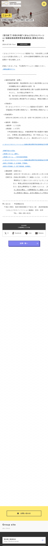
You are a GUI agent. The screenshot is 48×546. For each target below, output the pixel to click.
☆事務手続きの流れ (8, 150)
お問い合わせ (25, 513)
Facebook (18, 233)
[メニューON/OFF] (44, 3)
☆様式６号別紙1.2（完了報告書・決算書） (16, 166)
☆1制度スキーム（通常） (10, 154)
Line (30, 233)
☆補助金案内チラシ (8, 69)
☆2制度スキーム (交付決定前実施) (15, 157)
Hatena (41, 233)
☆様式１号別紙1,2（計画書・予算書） (15, 163)
